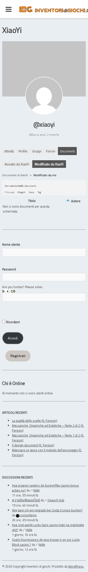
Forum (50, 151)
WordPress (76, 566)
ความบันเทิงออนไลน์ (26, 500)
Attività (9, 151)
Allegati (21, 192)
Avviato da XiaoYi (17, 164)
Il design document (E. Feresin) (33, 445)
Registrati (18, 356)
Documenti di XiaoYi (15, 175)
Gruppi (36, 151)
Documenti (67, 151)
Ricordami (12, 321)
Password (9, 269)
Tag (39, 192)
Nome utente (11, 244)
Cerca (31, 192)
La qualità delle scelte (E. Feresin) (34, 420)
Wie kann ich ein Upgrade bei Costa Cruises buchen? (47, 510)
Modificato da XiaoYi (49, 164)
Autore (75, 201)
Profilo (23, 151)
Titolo (32, 201)
